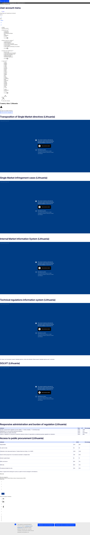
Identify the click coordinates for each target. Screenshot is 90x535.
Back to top (2, 473)
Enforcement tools (5, 30)
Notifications (6, 35)
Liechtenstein (6, 90)
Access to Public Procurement (9, 43)
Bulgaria (5, 64)
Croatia (5, 65)
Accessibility (4, 520)
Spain (5, 86)
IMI (4, 34)
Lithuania (5, 77)
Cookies (3, 517)
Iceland (5, 89)
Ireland (5, 74)
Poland (5, 81)
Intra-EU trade (6, 52)
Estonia (5, 69)
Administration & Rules (8, 41)
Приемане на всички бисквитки (46, 524)
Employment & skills (7, 55)
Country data (4, 61)
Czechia (5, 67)
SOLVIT (5, 36)
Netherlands (6, 80)
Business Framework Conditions (7, 40)
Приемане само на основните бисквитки (65, 524)
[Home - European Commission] (5, 4)
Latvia (5, 76)
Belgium (5, 63)
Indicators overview (5, 28)
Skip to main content (4, 1)
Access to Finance (7, 45)
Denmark (5, 68)
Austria (5, 62)
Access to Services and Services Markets (11, 44)
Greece (5, 72)
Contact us (4, 514)
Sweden (5, 87)
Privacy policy (4, 518)
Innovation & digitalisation (8, 56)
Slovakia (5, 84)
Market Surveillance (7, 42)
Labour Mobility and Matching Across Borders (12, 46)
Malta (5, 79)
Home (3, 97)
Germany (5, 71)
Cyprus (5, 66)
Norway (5, 91)
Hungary (5, 73)
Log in (3, 11)
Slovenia (5, 85)
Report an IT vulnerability (6, 515)
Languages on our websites (6, 516)
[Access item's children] (9, 30)
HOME (3, 27)
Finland (5, 70)
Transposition (6, 31)
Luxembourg (6, 78)
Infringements (6, 32)
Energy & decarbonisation (8, 54)
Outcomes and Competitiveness (7, 50)
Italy (5, 75)
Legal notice (4, 519)
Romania (5, 83)
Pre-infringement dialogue (8, 33)
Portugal (5, 82)
